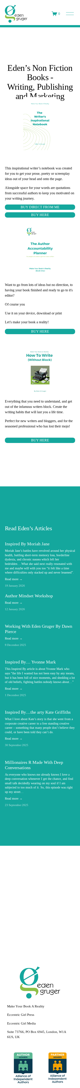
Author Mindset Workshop (29, 595)
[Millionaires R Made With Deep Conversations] (40, 754)
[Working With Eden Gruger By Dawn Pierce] (40, 618)
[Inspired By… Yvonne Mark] (40, 654)
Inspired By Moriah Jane (27, 543)
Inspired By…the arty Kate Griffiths (38, 712)
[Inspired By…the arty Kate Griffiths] (40, 704)
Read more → (13, 579)
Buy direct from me (40, 207)
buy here (40, 331)
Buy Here (40, 215)
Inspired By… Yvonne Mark (30, 661)
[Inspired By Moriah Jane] (40, 536)
